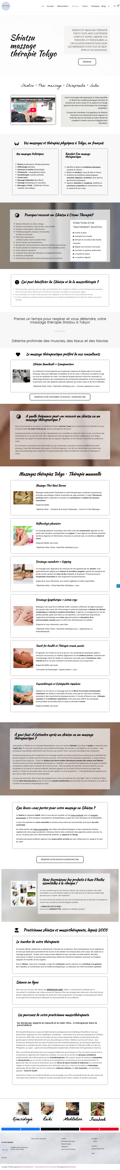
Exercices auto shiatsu (68, 1149)
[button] (44, 6)
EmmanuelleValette (27, 1167)
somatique (33, 997)
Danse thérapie (66, 1144)
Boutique (96, 6)
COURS (63, 1139)
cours (69, 900)
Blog (104, 6)
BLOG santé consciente (38, 1139)
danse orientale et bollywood (76, 1063)
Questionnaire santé (97, 1149)
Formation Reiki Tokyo (68, 1141)
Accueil (50, 6)
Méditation (72, 1119)
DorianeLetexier (71, 1167)
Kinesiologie (22, 1119)
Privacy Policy (39, 1167)
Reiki (47, 1119)
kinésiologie (28, 451)
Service (75, 6)
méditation (32, 992)
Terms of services (50, 1167)
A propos (4, 1157)
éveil (95, 992)
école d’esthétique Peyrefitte (78, 1032)
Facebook (97, 1119)
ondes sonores (46, 992)
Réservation (62, 6)
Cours (85, 6)
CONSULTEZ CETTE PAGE (51, 906)
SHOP (93, 1153)
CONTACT (94, 1146)
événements (78, 900)
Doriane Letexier (60, 331)
